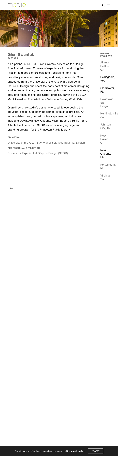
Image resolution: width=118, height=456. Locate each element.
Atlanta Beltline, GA (105, 66)
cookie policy (78, 451)
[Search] (103, 5)
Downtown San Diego (107, 102)
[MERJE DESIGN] (17, 5)
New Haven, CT (104, 139)
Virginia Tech (105, 177)
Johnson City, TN (105, 126)
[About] (11, 188)
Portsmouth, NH (108, 166)
